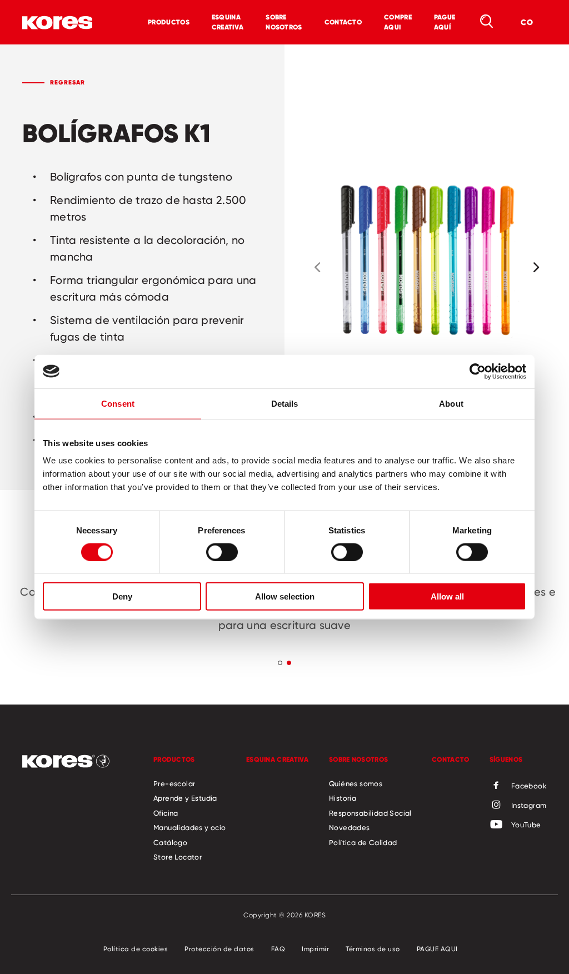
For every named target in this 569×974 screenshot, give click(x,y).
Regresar (67, 82)
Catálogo (170, 842)
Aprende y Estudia (185, 797)
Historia (342, 797)
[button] (317, 267)
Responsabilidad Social (370, 812)
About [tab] (451, 403)
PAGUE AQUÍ (445, 22)
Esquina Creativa (227, 22)
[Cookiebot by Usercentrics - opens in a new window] (477, 371)
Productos (168, 22)
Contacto (343, 22)
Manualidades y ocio (189, 827)
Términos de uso (373, 949)
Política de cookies (135, 949)
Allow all (447, 596)
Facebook (529, 785)
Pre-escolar (174, 783)
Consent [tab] (117, 403)
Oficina (165, 812)
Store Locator (177, 856)
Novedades (349, 827)
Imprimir (315, 949)
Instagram (529, 805)
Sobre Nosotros (284, 22)
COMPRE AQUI (398, 22)
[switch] (222, 552)
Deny (122, 596)
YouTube (526, 824)
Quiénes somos (355, 783)
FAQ (278, 949)
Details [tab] (284, 403)
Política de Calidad (363, 842)
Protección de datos (219, 949)
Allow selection (285, 596)
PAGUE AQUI (437, 949)
